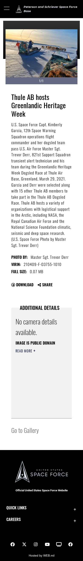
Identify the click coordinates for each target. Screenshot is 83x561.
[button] (7, 9)
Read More (24, 350)
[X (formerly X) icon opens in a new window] (24, 544)
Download (24, 284)
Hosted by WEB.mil (41, 555)
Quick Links (16, 507)
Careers (13, 519)
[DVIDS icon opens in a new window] (59, 544)
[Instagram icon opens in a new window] (36, 544)
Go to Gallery (25, 430)
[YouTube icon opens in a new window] (47, 544)
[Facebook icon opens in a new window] (12, 544)
